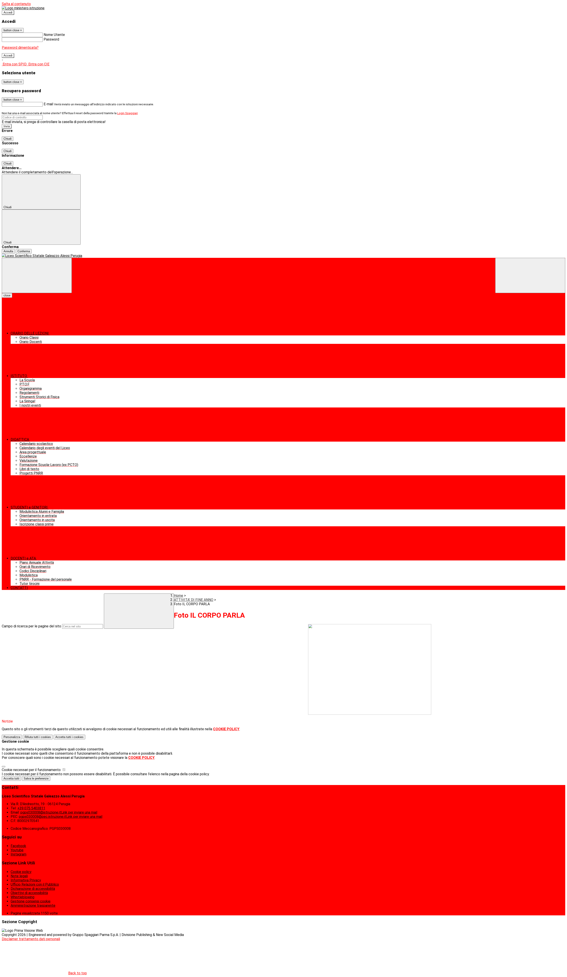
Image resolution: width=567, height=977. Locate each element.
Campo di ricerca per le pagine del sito (31, 626)
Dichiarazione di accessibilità (33, 889)
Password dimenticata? (20, 47)
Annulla (8, 251)
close (7, 295)
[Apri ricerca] (530, 275)
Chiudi (8, 138)
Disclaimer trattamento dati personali (31, 939)
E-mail (48, 104)
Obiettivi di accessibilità (29, 893)
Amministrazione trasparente (33, 905)
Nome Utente (54, 35)
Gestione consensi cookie (30, 901)
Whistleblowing (22, 897)
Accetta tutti (69, 737)
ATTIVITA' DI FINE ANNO (193, 600)
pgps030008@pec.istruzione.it (60, 816)
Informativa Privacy (26, 880)
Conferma (23, 251)
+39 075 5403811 (31, 808)
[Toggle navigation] (37, 275)
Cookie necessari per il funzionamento (32, 770)
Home (178, 595)
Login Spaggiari (127, 113)
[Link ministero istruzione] (23, 8)
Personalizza (12, 737)
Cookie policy (21, 872)
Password (51, 39)
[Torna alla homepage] (283, 256)
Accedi (8, 12)
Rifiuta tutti (38, 737)
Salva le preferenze (36, 778)
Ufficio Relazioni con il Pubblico (35, 884)
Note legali (19, 876)
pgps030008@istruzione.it (58, 812)
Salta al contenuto (16, 4)
